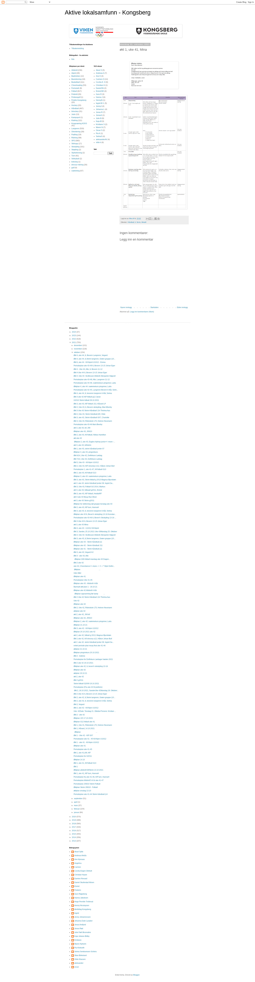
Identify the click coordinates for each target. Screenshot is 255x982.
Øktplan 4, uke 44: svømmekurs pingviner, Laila (92, 386)
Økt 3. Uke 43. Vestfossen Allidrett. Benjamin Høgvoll (95, 535)
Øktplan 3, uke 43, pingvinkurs (86, 452)
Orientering (75, 132)
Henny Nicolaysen (81, 905)
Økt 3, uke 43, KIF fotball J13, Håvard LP (90, 404)
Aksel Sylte (78, 852)
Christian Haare (80, 875)
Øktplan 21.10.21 (80, 625)
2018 (74, 824)
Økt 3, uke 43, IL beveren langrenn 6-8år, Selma (93, 511)
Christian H (100, 85)
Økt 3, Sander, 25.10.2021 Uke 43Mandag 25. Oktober (95, 532)
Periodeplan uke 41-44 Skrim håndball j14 (91, 794)
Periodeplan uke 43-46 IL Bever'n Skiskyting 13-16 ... (95, 518)
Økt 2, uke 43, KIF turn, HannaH (86, 507)
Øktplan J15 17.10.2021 (83, 718)
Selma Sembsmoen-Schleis (85, 952)
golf (72, 168)
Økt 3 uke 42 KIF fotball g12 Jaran (87, 397)
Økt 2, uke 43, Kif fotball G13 (85, 473)
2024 (74, 332)
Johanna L (100, 109)
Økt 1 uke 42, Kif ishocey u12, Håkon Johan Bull (93, 639)
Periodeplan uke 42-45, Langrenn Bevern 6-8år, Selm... (96, 390)
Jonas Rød (78, 928)
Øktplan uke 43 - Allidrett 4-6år (86, 583)
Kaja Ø (98, 121)
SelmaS (99, 136)
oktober (77, 352)
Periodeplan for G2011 (83, 756)
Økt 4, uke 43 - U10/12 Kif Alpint (86, 528)
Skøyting (74, 150)
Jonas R (99, 112)
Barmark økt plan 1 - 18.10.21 (85, 587)
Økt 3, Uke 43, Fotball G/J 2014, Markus (89, 487)
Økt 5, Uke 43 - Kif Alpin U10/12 (86, 462)
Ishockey (75, 111)
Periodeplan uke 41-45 (83, 749)
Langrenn (75, 128)
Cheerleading (76, 85)
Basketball (75, 82)
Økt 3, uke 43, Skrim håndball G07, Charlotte (91, 417)
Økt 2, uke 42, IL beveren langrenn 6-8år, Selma (93, 701)
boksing (74, 162)
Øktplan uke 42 (80, 604)
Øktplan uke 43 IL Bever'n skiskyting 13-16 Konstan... (95, 514)
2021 (74, 342)
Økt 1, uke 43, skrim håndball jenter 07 (89, 449)
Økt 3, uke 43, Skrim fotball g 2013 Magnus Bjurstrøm (95, 480)
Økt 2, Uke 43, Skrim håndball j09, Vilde (89, 414)
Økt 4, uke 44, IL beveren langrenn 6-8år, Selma (93, 393)
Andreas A (100, 73)
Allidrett (74, 70)
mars (76, 805)
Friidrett (74, 94)
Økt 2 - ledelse (79, 656)
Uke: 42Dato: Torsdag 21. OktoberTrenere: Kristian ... (95, 711)
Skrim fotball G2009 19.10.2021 (86, 684)
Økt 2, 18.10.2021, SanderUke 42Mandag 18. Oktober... (96, 690)
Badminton (75, 76)
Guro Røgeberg (80, 894)
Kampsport (75, 117)
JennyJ (99, 106)
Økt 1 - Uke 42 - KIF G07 (83, 735)
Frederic (77, 890)
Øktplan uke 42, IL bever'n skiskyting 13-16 (91, 666)
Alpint (73, 73)
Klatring (74, 120)
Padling (74, 135)
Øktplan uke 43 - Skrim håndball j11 (88, 542)
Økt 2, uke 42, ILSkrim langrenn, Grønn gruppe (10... (94, 697)
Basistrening (76, 79)
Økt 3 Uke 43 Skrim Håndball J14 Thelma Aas (92, 411)
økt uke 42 (78, 438)
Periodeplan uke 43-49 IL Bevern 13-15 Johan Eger (94, 366)
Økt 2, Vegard (79, 704)
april (76, 802)
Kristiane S (100, 124)
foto (72, 59)
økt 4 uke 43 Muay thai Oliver (85, 497)
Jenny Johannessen (82, 917)
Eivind (76, 886)
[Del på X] (152, 218)
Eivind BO (100, 91)
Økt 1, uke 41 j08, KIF (82, 753)
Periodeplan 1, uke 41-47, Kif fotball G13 (90, 469)
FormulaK (75, 88)
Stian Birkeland (80, 955)
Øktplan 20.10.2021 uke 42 (84, 632)
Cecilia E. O (100, 82)
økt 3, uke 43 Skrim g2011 (84, 500)
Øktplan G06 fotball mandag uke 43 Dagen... (92, 559)
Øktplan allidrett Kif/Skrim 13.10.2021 (88, 770)
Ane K (98, 76)
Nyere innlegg (126, 307)
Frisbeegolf (75, 97)
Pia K (98, 133)
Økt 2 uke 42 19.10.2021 (83, 663)
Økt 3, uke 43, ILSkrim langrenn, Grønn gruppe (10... (94, 538)
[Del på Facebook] (155, 218)
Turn (73, 156)
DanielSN (100, 88)
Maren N (99, 127)
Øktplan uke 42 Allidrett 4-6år (85, 590)
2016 (74, 831)
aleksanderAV (101, 139)
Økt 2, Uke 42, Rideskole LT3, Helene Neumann (93, 608)
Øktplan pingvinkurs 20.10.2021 (86, 653)
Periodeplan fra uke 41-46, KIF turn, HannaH (91, 777)
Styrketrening (76, 153)
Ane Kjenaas (79, 859)
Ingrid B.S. (100, 103)
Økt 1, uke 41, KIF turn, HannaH (86, 773)
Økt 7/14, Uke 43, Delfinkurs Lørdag (88, 459)
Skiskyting (75, 147)
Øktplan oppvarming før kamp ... (89, 594)
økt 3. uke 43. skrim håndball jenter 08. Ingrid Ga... (94, 483)
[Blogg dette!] (150, 218)
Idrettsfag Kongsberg (82, 909)
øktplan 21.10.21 (80, 649)
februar (77, 809)
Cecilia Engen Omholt (83, 871)
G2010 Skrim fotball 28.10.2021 (86, 400)
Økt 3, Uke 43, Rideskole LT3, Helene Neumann (93, 421)
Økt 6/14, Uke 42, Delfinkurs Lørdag (88, 455)
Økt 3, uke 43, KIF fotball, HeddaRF (88, 494)
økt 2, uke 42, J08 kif (82, 614)
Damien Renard (80, 879)
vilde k (98, 142)
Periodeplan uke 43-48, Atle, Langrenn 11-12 (92, 379)
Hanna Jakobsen (81, 898)
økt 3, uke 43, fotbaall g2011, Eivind (88, 490)
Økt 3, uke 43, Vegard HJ (83, 552)
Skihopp (74, 144)
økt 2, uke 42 (79, 677)
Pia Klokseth (79, 948)
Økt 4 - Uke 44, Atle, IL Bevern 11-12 (88, 369)
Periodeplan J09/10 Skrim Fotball (87, 784)
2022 (74, 339)
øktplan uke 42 (79, 611)
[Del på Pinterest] (158, 218)
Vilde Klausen (80, 959)
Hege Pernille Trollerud (83, 902)
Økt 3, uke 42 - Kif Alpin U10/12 (86, 628)
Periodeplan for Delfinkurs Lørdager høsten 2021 (93, 659)
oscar (76, 967)
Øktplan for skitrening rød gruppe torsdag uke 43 (93, 504)
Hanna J (99, 97)
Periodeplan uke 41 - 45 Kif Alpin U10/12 (90, 739)
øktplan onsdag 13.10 (82, 791)
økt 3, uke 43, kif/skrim (82, 445)
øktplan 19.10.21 (80, 673)
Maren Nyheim (80, 944)
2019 (74, 820)
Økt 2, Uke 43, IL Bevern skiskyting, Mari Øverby (93, 407)
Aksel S (99, 70)
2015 (74, 834)
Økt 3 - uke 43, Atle (81, 556)
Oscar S (99, 130)
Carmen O (100, 79)
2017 (74, 827)
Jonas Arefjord (80, 925)
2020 (74, 817)
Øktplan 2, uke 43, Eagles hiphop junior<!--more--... (94, 442)
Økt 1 (76, 767)
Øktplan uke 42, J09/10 (83, 618)
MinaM (144, 222)
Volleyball (75, 159)
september (78, 798)
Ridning (74, 138)
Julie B (98, 118)
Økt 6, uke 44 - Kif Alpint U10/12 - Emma (90, 362)
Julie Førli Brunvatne (82, 932)
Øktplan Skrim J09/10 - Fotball (86, 787)
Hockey (74, 105)
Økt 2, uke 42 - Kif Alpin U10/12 (86, 708)
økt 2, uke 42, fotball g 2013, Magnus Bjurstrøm (92, 635)
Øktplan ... (87, 569)
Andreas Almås (80, 856)
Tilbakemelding (77, 48)
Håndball (131, 222)
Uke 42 (76, 601)
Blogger (136, 975)
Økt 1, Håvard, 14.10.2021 (84, 728)
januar (77, 812)
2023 (74, 335)
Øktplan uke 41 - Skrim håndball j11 (88, 549)
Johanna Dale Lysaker (83, 921)
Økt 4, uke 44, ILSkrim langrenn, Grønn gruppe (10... (94, 359)
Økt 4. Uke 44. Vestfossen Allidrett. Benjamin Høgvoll (95, 376)
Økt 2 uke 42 (79, 563)
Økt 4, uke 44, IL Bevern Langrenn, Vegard (91, 355)
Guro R (99, 94)
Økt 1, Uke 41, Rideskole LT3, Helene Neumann (93, 725)
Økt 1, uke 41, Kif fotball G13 (85, 763)
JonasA (99, 115)
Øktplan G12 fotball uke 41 (84, 722)
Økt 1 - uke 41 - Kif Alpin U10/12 (86, 742)
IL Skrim (138, 222)
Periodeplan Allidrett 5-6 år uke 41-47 (89, 780)
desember (78, 345)
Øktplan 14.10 (79, 760)
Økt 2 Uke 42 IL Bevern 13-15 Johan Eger (90, 694)
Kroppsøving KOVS (79, 123)
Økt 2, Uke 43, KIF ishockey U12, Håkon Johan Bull (94, 466)
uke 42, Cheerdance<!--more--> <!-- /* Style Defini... (94, 566)
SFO (73, 141)
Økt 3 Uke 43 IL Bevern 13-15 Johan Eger (90, 521)
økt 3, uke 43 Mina (81, 525)
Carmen (77, 867)
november (78, 349)
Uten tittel (77, 573)
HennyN (99, 100)
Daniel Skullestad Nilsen (84, 882)
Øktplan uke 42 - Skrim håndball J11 (88, 545)
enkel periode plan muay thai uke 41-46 (90, 646)
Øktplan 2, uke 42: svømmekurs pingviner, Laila (92, 621)
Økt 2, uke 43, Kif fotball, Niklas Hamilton (90, 435)
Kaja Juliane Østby (81, 936)
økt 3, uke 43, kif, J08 (82, 428)
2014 (74, 837)
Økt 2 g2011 (78, 680)
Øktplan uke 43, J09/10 (83, 431)
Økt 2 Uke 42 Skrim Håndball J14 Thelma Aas (92, 597)
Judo (73, 114)
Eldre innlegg (182, 307)
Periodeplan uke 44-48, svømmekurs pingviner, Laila (95, 383)
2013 (74, 841)
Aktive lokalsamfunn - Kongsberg (108, 12)
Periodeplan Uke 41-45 (83, 580)
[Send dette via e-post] (147, 218)
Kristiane (77, 940)
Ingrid (76, 913)
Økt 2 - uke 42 (79, 715)
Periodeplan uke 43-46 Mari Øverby (88, 424)
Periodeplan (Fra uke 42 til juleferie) (88, 687)
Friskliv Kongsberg (78, 100)
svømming (75, 171)
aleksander (78, 963)
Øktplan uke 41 (80, 576)
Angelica (77, 863)
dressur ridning (77, 165)
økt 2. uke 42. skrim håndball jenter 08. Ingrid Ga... (94, 642)
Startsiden (154, 307)
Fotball (74, 91)
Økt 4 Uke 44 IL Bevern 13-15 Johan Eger (90, 373)
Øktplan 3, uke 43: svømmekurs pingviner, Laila (92, 476)
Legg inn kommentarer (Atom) (142, 312)
